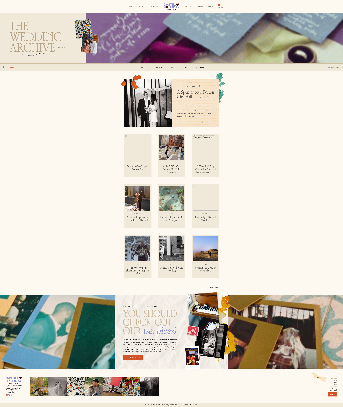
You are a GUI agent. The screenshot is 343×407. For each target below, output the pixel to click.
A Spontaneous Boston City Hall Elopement (195, 94)
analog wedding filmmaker (11, 386)
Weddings (171, 264)
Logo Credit (175, 405)
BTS (138, 264)
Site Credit (170, 405)
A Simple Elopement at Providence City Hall (138, 219)
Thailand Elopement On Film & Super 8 (171, 219)
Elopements (195, 86)
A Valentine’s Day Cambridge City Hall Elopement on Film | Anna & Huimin (205, 171)
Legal (166, 405)
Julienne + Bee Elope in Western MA (137, 168)
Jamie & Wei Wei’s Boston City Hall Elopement (171, 169)
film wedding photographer (14, 385)
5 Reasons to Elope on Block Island (205, 269)
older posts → (215, 287)
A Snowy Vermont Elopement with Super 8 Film (137, 270)
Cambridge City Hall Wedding (205, 219)
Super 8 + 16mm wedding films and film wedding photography (13, 389)
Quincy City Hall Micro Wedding (171, 269)
